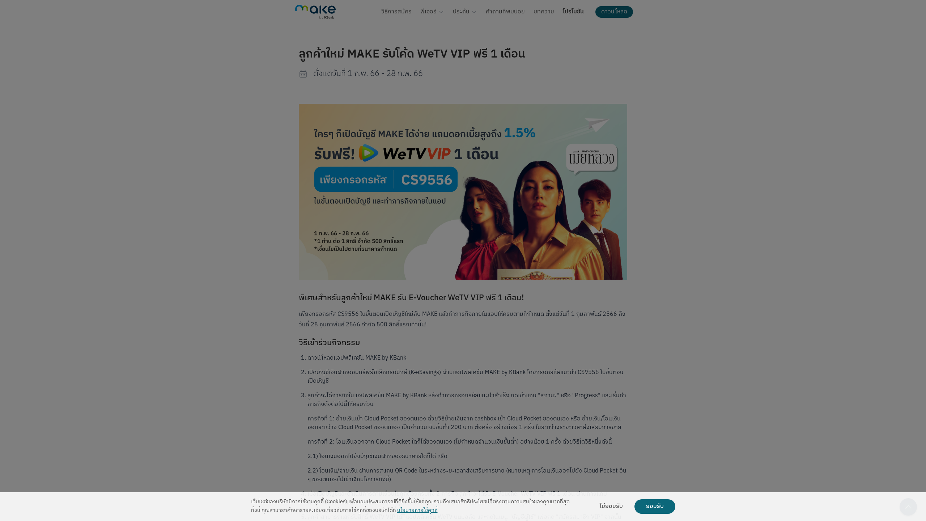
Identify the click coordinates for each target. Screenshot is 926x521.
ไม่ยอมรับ (611, 506)
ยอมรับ (655, 506)
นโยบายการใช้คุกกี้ (417, 511)
